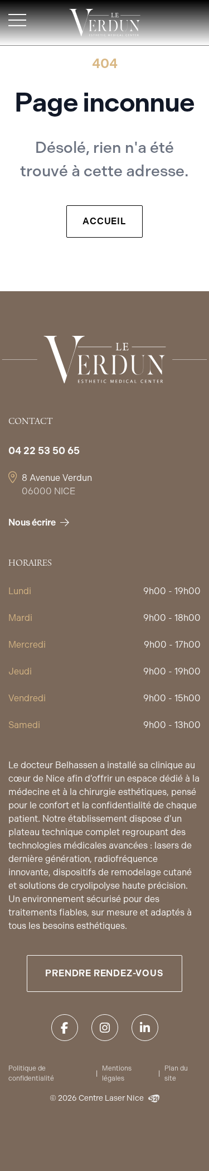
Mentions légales (117, 1073)
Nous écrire (32, 522)
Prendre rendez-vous (104, 973)
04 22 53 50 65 (44, 450)
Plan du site (176, 1073)
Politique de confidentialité (31, 1073)
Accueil (104, 221)
